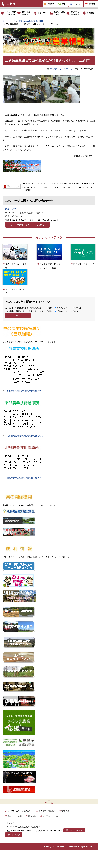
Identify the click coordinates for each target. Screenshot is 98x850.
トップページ (9, 21)
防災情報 (92, 4)
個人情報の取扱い (47, 810)
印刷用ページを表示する (61, 69)
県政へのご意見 (15, 816)
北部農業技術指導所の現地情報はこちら (25, 478)
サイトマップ (14, 834)
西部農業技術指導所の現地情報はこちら (25, 390)
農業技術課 (10, 209)
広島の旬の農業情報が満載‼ (31, 21)
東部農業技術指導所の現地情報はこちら (25, 435)
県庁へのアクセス (74, 830)
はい (51, 307)
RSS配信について (51, 816)
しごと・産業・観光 (59, 13)
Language (77, 4)
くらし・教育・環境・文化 (10, 13)
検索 (63, 4)
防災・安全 (42, 13)
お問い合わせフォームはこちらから (27, 224)
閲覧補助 (51, 4)
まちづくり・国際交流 (74, 13)
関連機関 (32, 816)
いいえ (78, 307)
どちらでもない (64, 307)
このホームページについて (20, 810)
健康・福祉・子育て (25, 13)
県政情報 (90, 13)
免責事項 (65, 810)
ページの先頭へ (49, 802)
